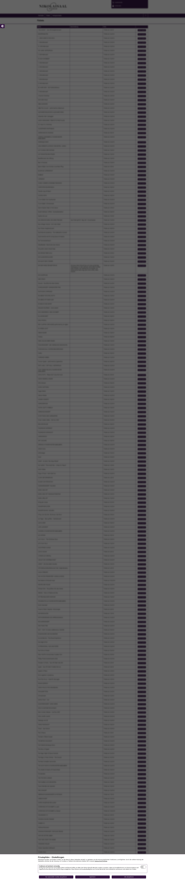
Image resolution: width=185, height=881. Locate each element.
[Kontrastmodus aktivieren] (2, 26)
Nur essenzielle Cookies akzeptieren (56, 877)
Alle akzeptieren (129, 877)
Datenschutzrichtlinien (101, 861)
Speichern (92, 877)
